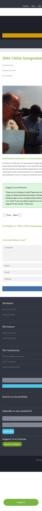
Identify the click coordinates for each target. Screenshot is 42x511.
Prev (7, 215)
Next (17, 215)
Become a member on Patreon (13, 356)
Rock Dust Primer (8, 314)
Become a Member (12, 444)
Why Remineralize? (9, 309)
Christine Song (7, 65)
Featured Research (9, 338)
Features (26, 6)
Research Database (9, 333)
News (33, 6)
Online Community (9, 362)
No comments (7, 76)
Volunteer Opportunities (11, 367)
